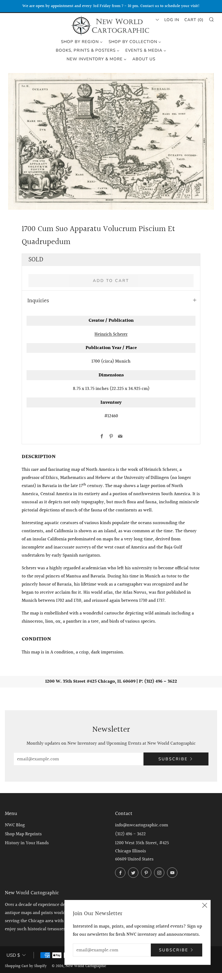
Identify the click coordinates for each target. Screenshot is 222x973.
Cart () (194, 19)
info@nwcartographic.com (141, 825)
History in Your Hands (27, 843)
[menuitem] (81, 41)
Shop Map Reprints (23, 834)
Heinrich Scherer (111, 334)
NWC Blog (15, 825)
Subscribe (173, 759)
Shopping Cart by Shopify (26, 966)
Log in (171, 19)
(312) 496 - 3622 (130, 834)
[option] (111, 141)
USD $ (13, 955)
